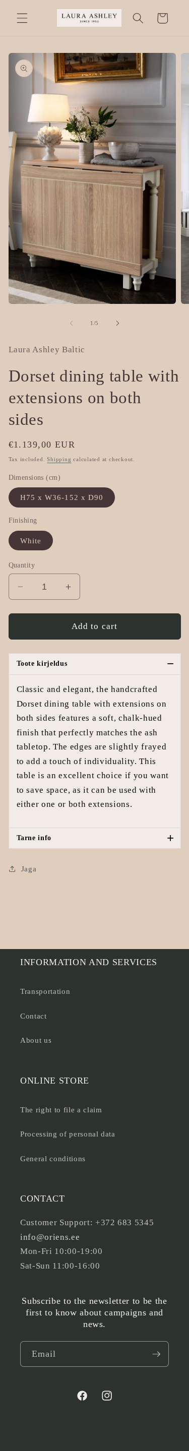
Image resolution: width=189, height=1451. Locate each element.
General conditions (53, 1158)
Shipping (59, 459)
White (31, 540)
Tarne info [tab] (95, 838)
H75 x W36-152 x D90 (62, 497)
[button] (22, 18)
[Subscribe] (156, 1354)
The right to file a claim (61, 1109)
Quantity (22, 565)
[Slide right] (118, 323)
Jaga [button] (29, 868)
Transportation (45, 991)
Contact (33, 1016)
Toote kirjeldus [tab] (95, 663)
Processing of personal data (67, 1133)
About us (35, 1040)
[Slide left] (71, 323)
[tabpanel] (95, 751)
